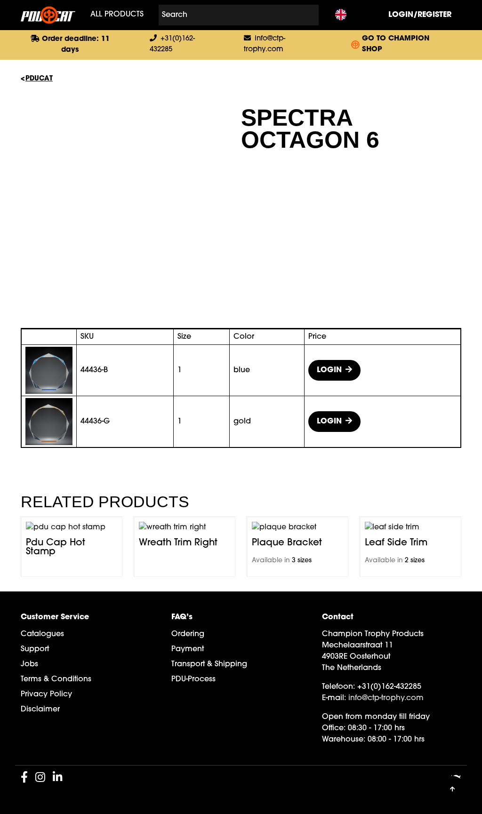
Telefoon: (338, 687)
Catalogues (42, 634)
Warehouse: (343, 739)
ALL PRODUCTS (117, 14)
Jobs (29, 664)
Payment (187, 649)
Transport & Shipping (209, 664)
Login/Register (419, 15)
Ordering (187, 634)
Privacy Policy (46, 694)
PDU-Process (193, 679)
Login (329, 370)
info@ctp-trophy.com (386, 698)
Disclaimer (40, 709)
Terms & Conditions (56, 679)
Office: (333, 728)
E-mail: (334, 698)
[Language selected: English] (340, 15)
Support (35, 649)
